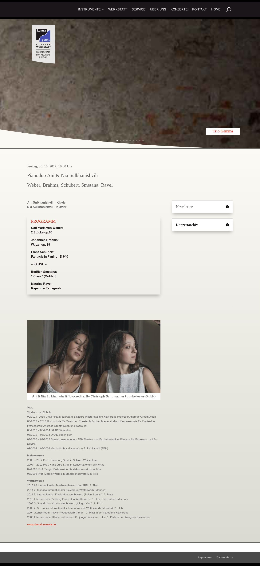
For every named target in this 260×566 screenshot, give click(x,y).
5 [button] (130, 140)
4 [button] (127, 140)
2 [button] (120, 140)
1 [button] (117, 140)
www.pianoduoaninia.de (41, 524)
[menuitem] (91, 9)
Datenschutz (224, 557)
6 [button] (133, 140)
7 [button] (136, 140)
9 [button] (143, 140)
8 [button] (139, 140)
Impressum (205, 557)
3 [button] (123, 140)
